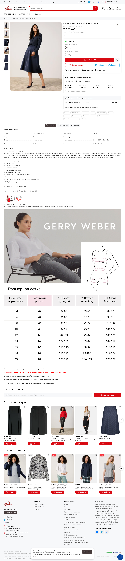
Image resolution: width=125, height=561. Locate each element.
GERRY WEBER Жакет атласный (14, 487)
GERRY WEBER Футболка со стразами (109, 488)
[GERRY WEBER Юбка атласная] (36, 56)
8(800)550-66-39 (112, 2)
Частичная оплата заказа (72, 525)
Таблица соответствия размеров (75, 522)
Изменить (90, 98)
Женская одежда (103, 115)
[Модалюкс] (8, 8)
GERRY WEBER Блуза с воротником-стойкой (59, 488)
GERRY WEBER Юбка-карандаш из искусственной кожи (62, 439)
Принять (87, 552)
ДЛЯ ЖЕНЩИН (10, 14)
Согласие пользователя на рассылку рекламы (76, 543)
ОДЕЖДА (12, 18)
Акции (59, 2)
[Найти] (95, 8)
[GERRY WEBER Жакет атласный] (15, 468)
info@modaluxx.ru (11, 526)
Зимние (110, 112)
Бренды (38, 14)
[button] (11, 56)
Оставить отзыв (107, 395)
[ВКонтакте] (97, 532)
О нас (5, 2)
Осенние (85, 115)
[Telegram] (102, 532)
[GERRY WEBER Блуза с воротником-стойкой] (62, 468)
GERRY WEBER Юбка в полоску (110, 439)
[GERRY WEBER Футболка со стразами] (110, 468)
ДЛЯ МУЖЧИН (25, 14)
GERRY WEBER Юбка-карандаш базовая (86, 439)
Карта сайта (18, 551)
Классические (76, 115)
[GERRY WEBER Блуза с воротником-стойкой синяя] (86, 468)
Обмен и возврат (70, 527)
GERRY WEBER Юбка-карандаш (38, 439)
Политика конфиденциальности (74, 540)
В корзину (91, 60)
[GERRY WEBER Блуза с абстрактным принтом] (39, 468)
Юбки (93, 112)
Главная (6, 18)
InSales (29, 553)
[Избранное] (117, 60)
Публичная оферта (70, 535)
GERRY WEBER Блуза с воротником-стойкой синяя (84, 488)
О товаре (52, 125)
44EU (68, 47)
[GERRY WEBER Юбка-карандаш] (39, 420)
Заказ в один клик (80, 65)
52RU (68, 54)
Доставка (19, 2)
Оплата (11, 2)
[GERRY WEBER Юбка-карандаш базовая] (86, 420)
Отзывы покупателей (71, 530)
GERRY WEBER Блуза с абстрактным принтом (35, 488)
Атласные (67, 115)
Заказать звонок (10, 513)
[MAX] (107, 532)
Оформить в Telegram (107, 65)
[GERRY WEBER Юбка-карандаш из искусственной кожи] (62, 420)
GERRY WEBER (101, 112)
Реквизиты (67, 532)
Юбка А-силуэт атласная (71, 118)
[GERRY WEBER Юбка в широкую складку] (15, 420)
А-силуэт (93, 115)
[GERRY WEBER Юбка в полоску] (110, 420)
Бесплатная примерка (48, 2)
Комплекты (85, 112)
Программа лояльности (31, 2)
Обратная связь (69, 517)
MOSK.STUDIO (14, 553)
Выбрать (11, 444)
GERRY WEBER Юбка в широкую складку (11, 439)
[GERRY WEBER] (117, 24)
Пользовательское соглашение (74, 537)
